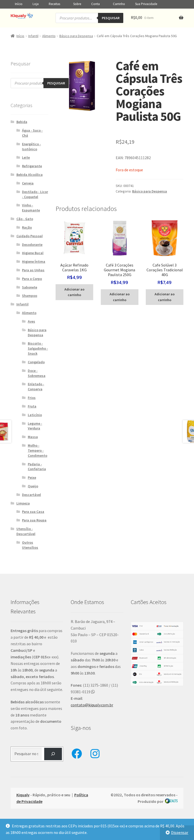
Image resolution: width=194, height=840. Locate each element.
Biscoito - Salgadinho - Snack (38, 348)
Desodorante (32, 244)
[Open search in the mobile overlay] (89, 18)
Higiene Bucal (32, 253)
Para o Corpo (32, 278)
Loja (36, 4)
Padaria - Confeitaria (37, 466)
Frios (32, 397)
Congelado (36, 362)
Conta (95, 4)
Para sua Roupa (34, 520)
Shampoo (29, 295)
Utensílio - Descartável (25, 531)
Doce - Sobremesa (36, 373)
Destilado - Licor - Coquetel (35, 194)
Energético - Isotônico (31, 146)
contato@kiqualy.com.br (92, 704)
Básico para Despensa (76, 36)
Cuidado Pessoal (29, 236)
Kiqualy (23, 794)
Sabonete (29, 287)
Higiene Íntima (33, 261)
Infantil (33, 36)
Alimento (49, 36)
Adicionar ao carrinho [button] (74, 292)
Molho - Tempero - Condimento (37, 450)
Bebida (21, 121)
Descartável (31, 494)
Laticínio (35, 415)
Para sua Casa (33, 511)
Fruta (32, 406)
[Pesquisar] (53, 754)
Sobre (77, 4)
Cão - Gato (24, 219)
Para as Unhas (33, 270)
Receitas (54, 4)
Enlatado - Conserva (36, 386)
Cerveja (28, 183)
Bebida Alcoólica (29, 174)
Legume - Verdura (35, 426)
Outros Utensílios (30, 545)
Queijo (33, 486)
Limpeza (23, 503)
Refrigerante (32, 166)
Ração (27, 227)
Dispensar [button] (179, 832)
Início (18, 4)
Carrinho (119, 4)
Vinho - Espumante (31, 207)
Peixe (32, 477)
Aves (31, 321)
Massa (33, 437)
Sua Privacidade (146, 4)
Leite (26, 157)
